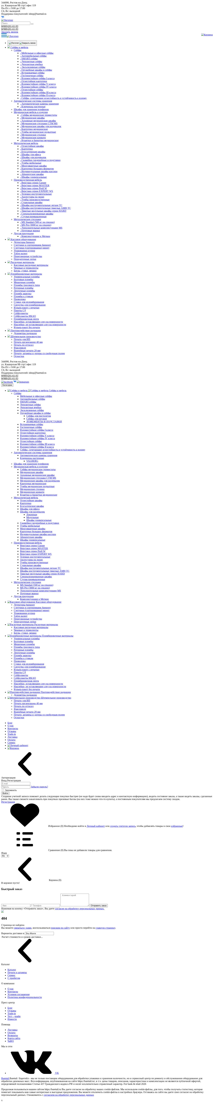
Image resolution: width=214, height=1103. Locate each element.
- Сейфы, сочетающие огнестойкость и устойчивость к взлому (53, 98)
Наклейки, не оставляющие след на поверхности (40, 324)
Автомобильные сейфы (32, 399)
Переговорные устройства (28, 256)
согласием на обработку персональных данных (69, 1095)
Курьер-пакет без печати (27, 327)
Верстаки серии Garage (32, 545)
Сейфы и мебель (19, 47)
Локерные (31, 514)
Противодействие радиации (26, 330)
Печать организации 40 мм (28, 342)
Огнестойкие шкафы (31, 500)
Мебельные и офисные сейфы (36, 396)
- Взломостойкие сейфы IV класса (38, 87)
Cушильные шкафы (30, 565)
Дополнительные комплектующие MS (40, 590)
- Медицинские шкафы (32, 118)
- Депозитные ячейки (31, 64)
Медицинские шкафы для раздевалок (40, 480)
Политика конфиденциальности (25, 997)
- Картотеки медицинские (34, 129)
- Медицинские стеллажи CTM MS (38, 123)
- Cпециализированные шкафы (36, 213)
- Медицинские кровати (33, 137)
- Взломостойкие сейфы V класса (38, 84)
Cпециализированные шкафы (36, 576)
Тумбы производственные (34, 562)
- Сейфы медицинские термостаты (38, 115)
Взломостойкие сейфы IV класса (37, 438)
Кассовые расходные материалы (31, 265)
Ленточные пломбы (24, 290)
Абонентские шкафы (31, 537)
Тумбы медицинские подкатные (37, 486)
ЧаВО (11, 1041)
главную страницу (105, 928)
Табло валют (20, 253)
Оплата (11, 739)
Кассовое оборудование (23, 239)
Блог (10, 722)
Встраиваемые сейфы (31, 424)
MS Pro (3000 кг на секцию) (35, 588)
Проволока (20, 299)
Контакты (13, 728)
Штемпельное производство (26, 336)
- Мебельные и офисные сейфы (36, 53)
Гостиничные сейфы (31, 427)
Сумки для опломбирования (29, 302)
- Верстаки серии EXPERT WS (36, 191)
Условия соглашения (18, 994)
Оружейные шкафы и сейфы (35, 413)
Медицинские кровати (32, 492)
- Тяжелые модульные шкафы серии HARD (43, 211)
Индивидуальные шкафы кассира (38, 534)
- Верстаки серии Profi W (33, 188)
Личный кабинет (96, 826)
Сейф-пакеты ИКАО (25, 316)
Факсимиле (20, 347)
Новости (12, 1019)
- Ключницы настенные (32, 106)
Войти (5, 793)
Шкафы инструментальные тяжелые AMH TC (44, 571)
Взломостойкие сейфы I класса (36, 430)
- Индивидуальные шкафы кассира (38, 171)
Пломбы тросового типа (27, 285)
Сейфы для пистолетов (38, 416)
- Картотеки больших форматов (37, 168)
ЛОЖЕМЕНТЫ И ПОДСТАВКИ (44, 421)
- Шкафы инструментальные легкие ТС (41, 205)
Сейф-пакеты (21, 313)
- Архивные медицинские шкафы (38, 120)
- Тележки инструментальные (36, 194)
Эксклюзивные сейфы (32, 410)
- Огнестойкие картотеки (33, 81)
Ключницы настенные (32, 458)
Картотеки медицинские (33, 483)
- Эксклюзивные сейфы (32, 67)
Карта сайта (14, 1038)
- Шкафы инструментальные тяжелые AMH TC (45, 208)
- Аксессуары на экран (32, 196)
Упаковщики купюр (24, 250)
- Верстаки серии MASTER (34, 185)
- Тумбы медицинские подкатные (38, 132)
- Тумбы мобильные (30, 163)
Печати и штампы (17, 972)
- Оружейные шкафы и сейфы (36, 70)
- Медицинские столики (33, 134)
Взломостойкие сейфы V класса (37, 435)
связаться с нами (22, 928)
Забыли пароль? (39, 786)
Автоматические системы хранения (33, 101)
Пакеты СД (20, 310)
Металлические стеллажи (27, 219)
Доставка (12, 737)
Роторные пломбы (23, 288)
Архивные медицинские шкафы (37, 475)
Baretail (5, 1078)
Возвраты (13, 1035)
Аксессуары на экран (31, 559)
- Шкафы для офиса (30, 154)
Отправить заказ (99, 905)
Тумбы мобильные (30, 525)
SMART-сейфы (28, 401)
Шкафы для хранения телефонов (31, 109)
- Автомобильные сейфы (33, 56)
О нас (11, 725)
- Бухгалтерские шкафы (32, 151)
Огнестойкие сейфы (31, 441)
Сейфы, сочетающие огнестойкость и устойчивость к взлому (52, 449)
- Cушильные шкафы (31, 202)
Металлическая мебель (26, 143)
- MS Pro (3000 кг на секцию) (35, 225)
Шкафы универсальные (39, 520)
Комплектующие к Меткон (34, 599)
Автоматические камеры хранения (38, 455)
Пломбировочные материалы (26, 274)
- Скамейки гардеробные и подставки (40, 160)
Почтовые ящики (29, 593)
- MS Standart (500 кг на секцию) (37, 222)
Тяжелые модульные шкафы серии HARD (42, 573)
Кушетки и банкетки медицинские (38, 494)
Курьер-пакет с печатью (26, 307)
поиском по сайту (60, 928)
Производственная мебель (28, 180)
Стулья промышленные (32, 579)
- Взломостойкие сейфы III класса (38, 92)
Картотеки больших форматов (36, 531)
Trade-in (12, 734)
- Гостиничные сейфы (31, 75)
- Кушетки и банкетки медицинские (39, 140)
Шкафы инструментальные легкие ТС (40, 568)
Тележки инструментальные (35, 556)
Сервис (11, 742)
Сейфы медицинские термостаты (38, 469)
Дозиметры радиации (25, 333)
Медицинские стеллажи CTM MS (38, 478)
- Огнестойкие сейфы (31, 89)
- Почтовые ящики (30, 230)
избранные (177, 826)
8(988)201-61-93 (9, 29)
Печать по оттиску (24, 345)
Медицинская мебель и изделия (31, 112)
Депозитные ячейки (30, 407)
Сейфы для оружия (36, 418)
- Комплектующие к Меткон (35, 236)
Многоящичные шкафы (32, 528)
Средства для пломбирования (29, 305)
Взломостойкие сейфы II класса (37, 447)
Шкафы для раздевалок (32, 511)
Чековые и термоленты (26, 268)
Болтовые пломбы (23, 279)
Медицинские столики (32, 489)
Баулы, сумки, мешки (25, 270)
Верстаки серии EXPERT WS (36, 554)
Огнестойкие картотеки (33, 432)
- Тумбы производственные (35, 199)
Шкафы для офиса (29, 509)
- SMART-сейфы (29, 58)
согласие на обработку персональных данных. (79, 908)
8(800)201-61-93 (9, 26)
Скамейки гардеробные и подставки (39, 523)
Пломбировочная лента (26, 319)
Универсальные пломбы (27, 276)
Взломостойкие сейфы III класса (37, 444)
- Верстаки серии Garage (33, 182)
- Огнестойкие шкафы (32, 146)
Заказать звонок (9, 32)
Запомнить (11, 790)
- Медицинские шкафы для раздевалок (40, 126)
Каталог (12, 969)
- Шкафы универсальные (33, 177)
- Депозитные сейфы (31, 61)
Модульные (32, 517)
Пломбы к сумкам (23, 296)
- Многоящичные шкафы (33, 165)
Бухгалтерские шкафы (32, 506)
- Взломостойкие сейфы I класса (37, 78)
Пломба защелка (22, 293)
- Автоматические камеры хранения (39, 103)
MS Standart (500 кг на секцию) (36, 585)
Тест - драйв (14, 1016)
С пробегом (14, 978)
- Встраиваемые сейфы (32, 72)
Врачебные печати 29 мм (27, 350)
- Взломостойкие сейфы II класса (37, 95)
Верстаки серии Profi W (32, 551)
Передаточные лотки (25, 259)
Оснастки (19, 356)
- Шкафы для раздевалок (33, 157)
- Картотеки (26, 149)
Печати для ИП (22, 339)
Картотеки (25, 503)
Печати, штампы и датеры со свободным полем (39, 353)
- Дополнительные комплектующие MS (41, 227)
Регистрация (8, 802)
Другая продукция (24, 233)
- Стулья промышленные (33, 216)
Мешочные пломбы (24, 282)
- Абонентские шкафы (32, 174)
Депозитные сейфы (30, 404)
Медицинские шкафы (31, 472)
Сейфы (17, 50)
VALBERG (32, 461)
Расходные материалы (22, 262)
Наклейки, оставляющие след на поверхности (38, 321)
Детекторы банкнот (24, 242)
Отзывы (12, 731)
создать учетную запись (123, 826)
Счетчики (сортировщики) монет (31, 248)
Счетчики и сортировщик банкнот (32, 245)
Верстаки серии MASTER (34, 548)
